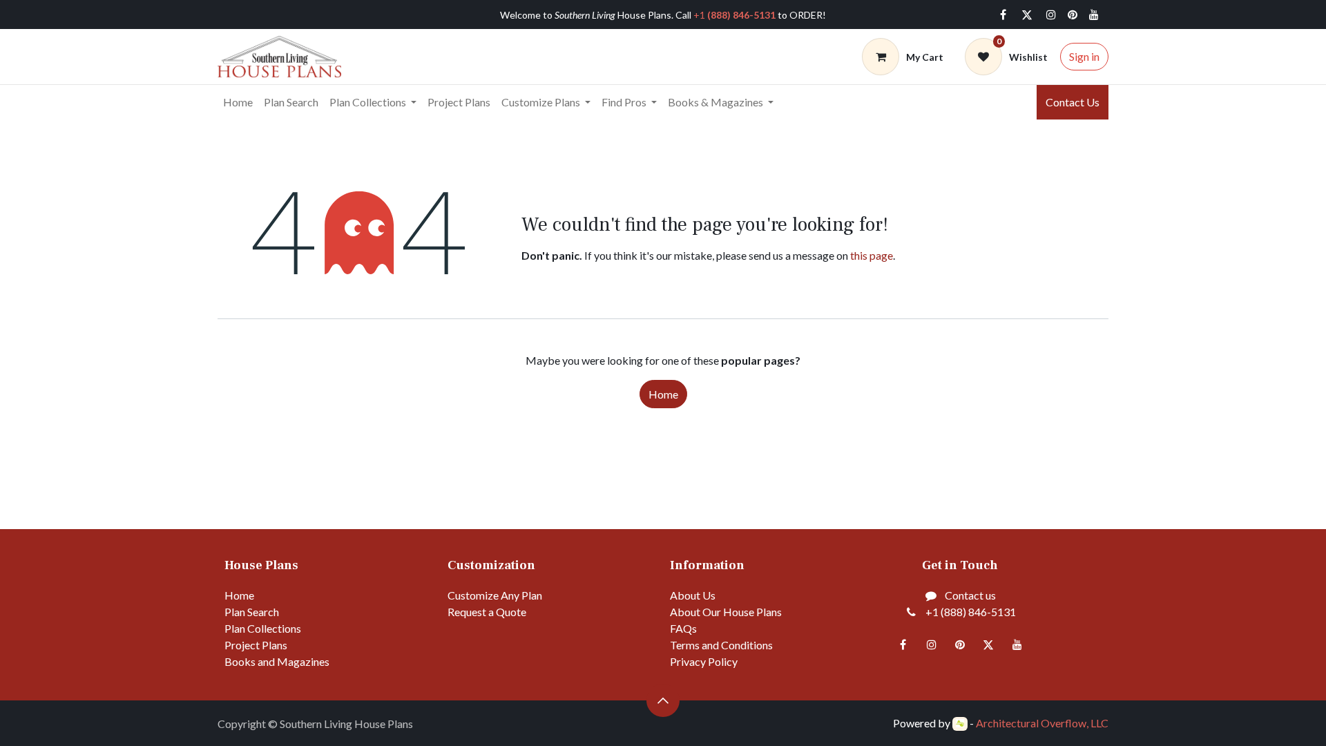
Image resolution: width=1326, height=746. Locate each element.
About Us (692, 595)
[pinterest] (1072, 14)
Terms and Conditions (721, 644)
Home (663, 394)
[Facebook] (1003, 14)
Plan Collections (262, 628)
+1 (734, 15)
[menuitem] (238, 102)
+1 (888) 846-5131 (970, 611)
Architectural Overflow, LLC (1042, 722)
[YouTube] (1094, 14)
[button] (663, 700)
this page (871, 255)
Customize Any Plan (495, 595)
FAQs (683, 628)
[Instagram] (1051, 14)
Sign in (1084, 56)
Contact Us (1072, 101)
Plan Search (251, 611)
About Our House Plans (726, 611)
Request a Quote (487, 611)
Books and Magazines (276, 661)
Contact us (970, 595)
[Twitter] (1027, 14)
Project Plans (255, 644)
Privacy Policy (704, 661)
